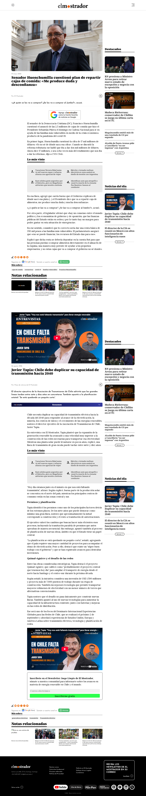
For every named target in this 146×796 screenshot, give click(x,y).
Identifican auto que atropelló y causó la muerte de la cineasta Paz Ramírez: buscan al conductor (84, 184)
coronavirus (29, 270)
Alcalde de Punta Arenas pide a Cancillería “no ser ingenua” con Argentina (119, 145)
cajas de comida (17, 270)
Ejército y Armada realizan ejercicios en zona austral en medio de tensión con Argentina (84, 172)
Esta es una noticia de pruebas (19, 292)
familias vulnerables (50, 270)
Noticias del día (116, 186)
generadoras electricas (20, 718)
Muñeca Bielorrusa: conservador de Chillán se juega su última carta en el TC (119, 116)
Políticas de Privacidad (56, 773)
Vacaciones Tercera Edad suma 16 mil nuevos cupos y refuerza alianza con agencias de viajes (48, 172)
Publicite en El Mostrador (84, 768)
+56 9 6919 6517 (15, 774)
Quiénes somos (54, 767)
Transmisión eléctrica (47, 718)
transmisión (34, 718)
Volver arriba (15, 787)
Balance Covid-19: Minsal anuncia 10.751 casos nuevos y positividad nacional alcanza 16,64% (44, 294)
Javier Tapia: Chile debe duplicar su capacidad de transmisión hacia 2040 (119, 217)
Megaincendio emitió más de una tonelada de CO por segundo (119, 135)
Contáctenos (80, 772)
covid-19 (38, 270)
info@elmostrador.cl (26, 774)
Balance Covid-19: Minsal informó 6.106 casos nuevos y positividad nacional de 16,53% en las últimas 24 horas (91, 295)
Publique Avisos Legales (83, 770)
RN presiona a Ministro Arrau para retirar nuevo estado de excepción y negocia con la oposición (119, 82)
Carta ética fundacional (56, 769)
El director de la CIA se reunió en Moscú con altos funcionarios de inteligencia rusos (119, 232)
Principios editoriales (55, 771)
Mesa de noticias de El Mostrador (25, 385)
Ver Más (118, 153)
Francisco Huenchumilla (67, 270)
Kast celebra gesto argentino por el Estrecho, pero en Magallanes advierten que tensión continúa (49, 183)
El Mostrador (18, 96)
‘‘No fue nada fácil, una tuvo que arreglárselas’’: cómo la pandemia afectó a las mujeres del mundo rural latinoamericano (68, 295)
